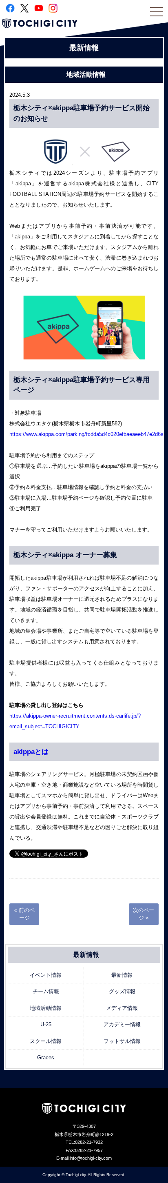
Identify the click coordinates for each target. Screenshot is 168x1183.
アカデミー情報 (122, 1024)
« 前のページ (24, 914)
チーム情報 (46, 991)
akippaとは (31, 752)
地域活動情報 (46, 1008)
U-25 (45, 1024)
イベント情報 (46, 975)
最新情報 (122, 975)
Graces (45, 1057)
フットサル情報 (122, 1041)
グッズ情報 (122, 991)
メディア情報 (122, 1008)
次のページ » (143, 914)
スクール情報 (46, 1041)
